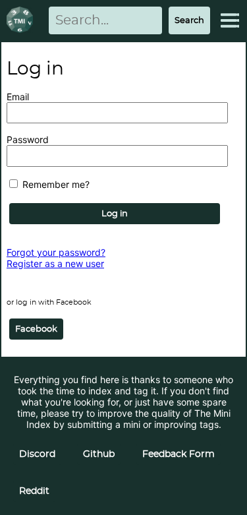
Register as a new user (55, 263)
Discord (37, 454)
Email (18, 96)
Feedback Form (178, 454)
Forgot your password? (56, 252)
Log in (114, 213)
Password (28, 139)
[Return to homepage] (22, 21)
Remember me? (55, 184)
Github (99, 454)
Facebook (36, 329)
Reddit (34, 491)
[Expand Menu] (230, 20)
